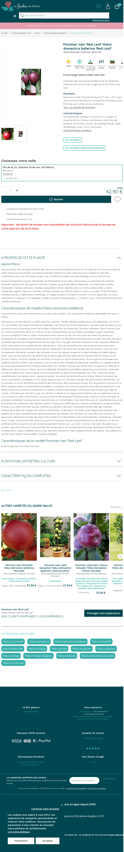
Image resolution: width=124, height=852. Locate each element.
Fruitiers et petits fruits (21, 33)
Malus (37, 33)
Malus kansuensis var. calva (97, 655)
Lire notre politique (19, 831)
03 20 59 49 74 (100, 711)
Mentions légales (86, 816)
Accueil (4, 33)
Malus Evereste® (101, 641)
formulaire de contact (94, 714)
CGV (101, 816)
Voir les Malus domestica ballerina (84, 147)
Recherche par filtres (101, 20)
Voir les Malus (72, 139)
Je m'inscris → (110, 780)
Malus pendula (37, 648)
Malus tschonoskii (13, 663)
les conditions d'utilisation (97, 788)
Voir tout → (117, 507)
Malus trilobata (67, 655)
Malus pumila (59, 648)
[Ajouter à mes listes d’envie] (117, 199)
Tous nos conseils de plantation (79, 107)
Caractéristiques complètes (77, 130)
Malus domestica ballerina (55, 33)
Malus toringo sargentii (38, 655)
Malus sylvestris (106, 648)
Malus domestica (39, 641)
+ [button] (17, 190)
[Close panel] (62, 805)
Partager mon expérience (103, 613)
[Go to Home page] (20, 6)
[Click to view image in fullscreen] (31, 82)
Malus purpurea (81, 648)
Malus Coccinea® (13, 641)
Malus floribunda (13, 648)
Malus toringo (11, 655)
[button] (99, 6)
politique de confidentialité (76, 788)
